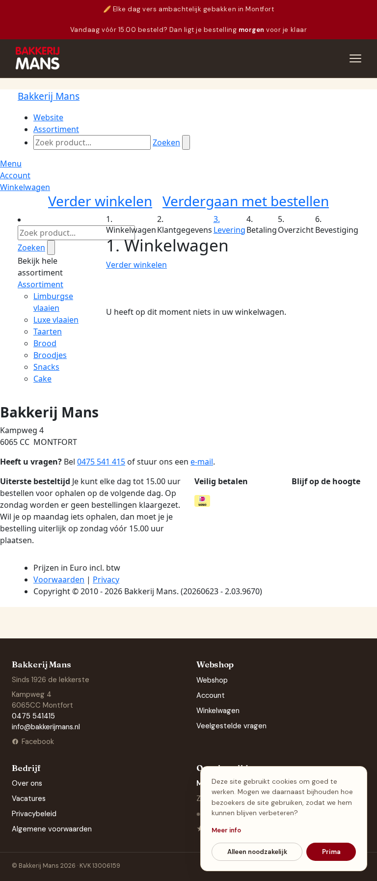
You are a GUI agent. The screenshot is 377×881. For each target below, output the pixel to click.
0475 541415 (33, 716)
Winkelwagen (218, 711)
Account (210, 695)
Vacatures (29, 798)
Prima (331, 852)
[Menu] (355, 58)
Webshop (212, 680)
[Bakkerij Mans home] (38, 58)
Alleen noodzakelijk (257, 852)
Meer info (226, 830)
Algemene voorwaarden (52, 829)
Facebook (38, 741)
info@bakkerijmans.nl (46, 727)
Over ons (27, 783)
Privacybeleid (34, 814)
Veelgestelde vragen (231, 726)
